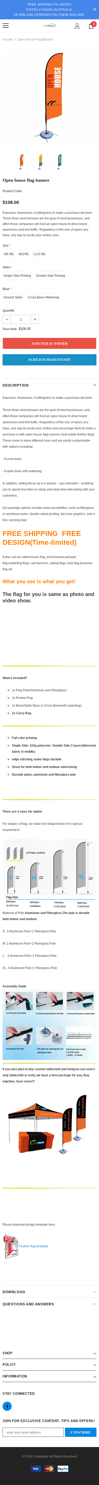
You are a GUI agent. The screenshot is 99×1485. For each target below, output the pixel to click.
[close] (94, 9)
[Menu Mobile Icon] (6, 26)
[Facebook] (7, 1406)
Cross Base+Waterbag (43, 297)
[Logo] (49, 25)
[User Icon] (77, 26)
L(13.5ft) (39, 254)
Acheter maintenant (49, 360)
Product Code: (12, 191)
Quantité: (9, 310)
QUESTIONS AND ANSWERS (28, 1304)
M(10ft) (23, 254)
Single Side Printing (17, 275)
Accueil (8, 39)
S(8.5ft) (8, 254)
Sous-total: (10, 329)
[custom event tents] (49, 1131)
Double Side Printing (50, 275)
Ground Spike (13, 297)
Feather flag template (33, 1246)
